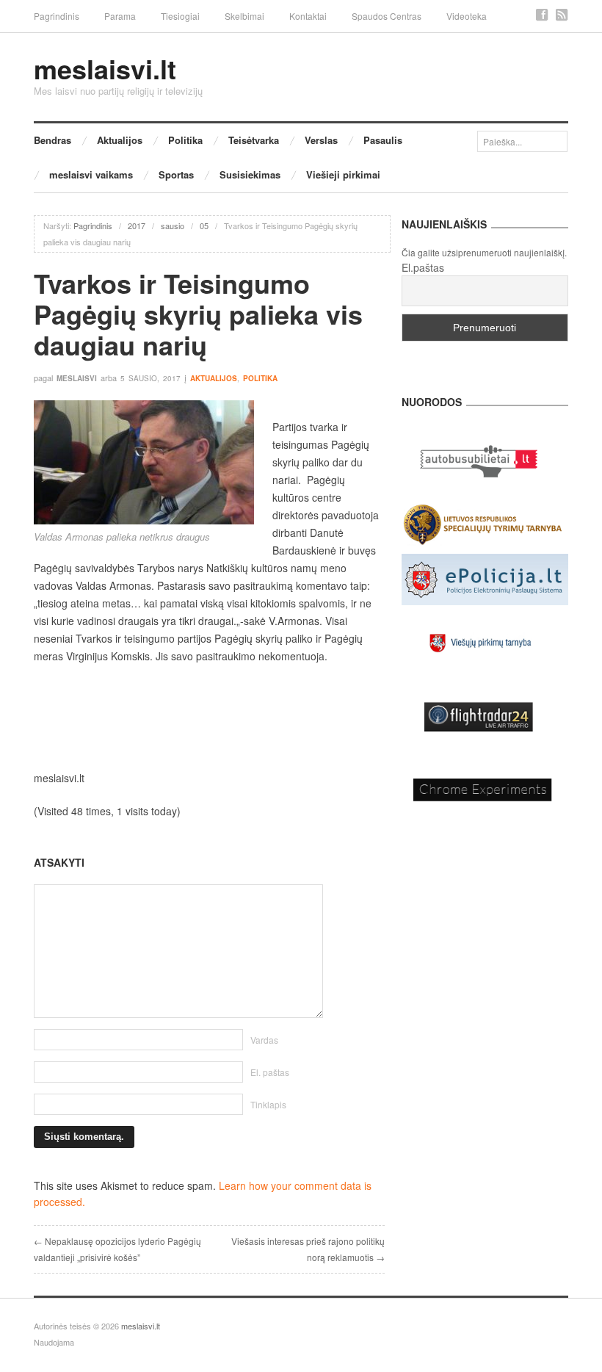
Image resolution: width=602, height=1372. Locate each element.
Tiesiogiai (180, 16)
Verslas (321, 140)
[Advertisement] (209, 717)
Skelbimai (244, 16)
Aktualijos (119, 140)
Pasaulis (382, 140)
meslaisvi (77, 378)
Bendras (52, 140)
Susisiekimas (250, 174)
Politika (185, 140)
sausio (172, 225)
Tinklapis (268, 1104)
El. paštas (269, 1072)
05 (204, 225)
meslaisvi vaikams (91, 174)
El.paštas (423, 267)
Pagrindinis (56, 16)
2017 (136, 225)
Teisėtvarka (253, 140)
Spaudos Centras (386, 16)
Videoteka (466, 16)
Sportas (176, 174)
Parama (120, 16)
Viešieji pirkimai (343, 174)
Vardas (264, 1039)
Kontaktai (308, 16)
